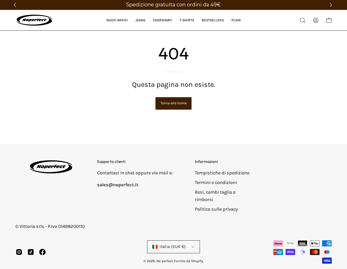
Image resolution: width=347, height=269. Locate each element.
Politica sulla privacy (216, 209)
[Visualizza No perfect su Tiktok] (31, 252)
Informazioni (206, 161)
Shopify (197, 261)
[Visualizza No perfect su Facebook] (42, 252)
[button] (331, 5)
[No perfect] (34, 20)
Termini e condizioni (216, 182)
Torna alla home (174, 103)
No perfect (164, 261)
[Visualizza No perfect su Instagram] (19, 252)
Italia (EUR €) (173, 246)
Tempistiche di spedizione (222, 173)
